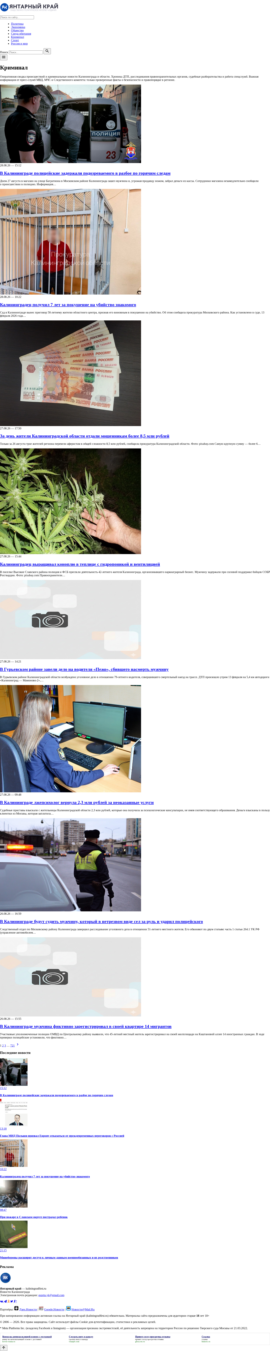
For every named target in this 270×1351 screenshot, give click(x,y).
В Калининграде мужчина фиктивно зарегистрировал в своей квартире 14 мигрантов (86, 1026)
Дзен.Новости (28, 1309)
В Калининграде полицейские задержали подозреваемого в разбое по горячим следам (85, 173)
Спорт (15, 40)
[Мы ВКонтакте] (2, 1301)
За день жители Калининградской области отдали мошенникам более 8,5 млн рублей (84, 436)
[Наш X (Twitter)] (12, 1301)
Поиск (4, 52)
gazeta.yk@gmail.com (51, 1295)
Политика (17, 23)
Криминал (17, 37)
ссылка (205, 1339)
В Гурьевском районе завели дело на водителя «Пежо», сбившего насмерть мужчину (84, 669)
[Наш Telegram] (6, 1301)
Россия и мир (19, 43)
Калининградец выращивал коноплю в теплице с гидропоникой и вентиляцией (80, 564)
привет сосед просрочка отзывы (149, 1339)
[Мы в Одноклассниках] (9, 1301)
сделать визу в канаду (78, 1339)
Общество (17, 30)
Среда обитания (21, 33)
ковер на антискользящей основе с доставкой (22, 1339)
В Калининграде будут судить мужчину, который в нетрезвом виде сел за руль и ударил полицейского (101, 921)
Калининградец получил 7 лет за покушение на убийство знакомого (68, 304)
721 (12, 1045)
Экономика (18, 27)
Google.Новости (54, 1309)
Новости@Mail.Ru (83, 1309)
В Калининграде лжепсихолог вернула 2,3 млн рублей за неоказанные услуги (77, 802)
